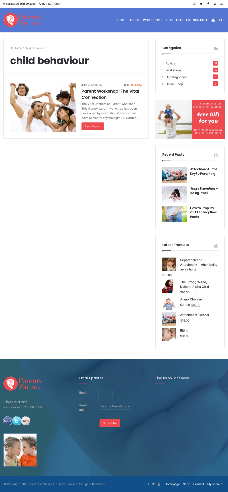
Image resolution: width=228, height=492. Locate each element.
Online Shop (174, 84)
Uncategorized (176, 77)
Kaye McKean (92, 85)
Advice (170, 63)
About (134, 20)
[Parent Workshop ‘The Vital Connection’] (43, 107)
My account (215, 484)
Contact (200, 20)
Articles (183, 20)
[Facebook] (208, 4)
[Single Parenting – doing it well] (174, 194)
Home (121, 20)
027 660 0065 (51, 4)
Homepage (172, 484)
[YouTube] (194, 4)
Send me (83, 407)
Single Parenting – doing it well (204, 190)
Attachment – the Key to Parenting (204, 171)
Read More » (92, 126)
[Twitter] (201, 4)
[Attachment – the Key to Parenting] (174, 175)
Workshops (152, 20)
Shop (169, 20)
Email (85, 392)
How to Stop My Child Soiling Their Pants (203, 212)
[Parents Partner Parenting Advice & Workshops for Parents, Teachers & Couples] (22, 20)
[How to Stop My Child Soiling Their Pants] (174, 214)
